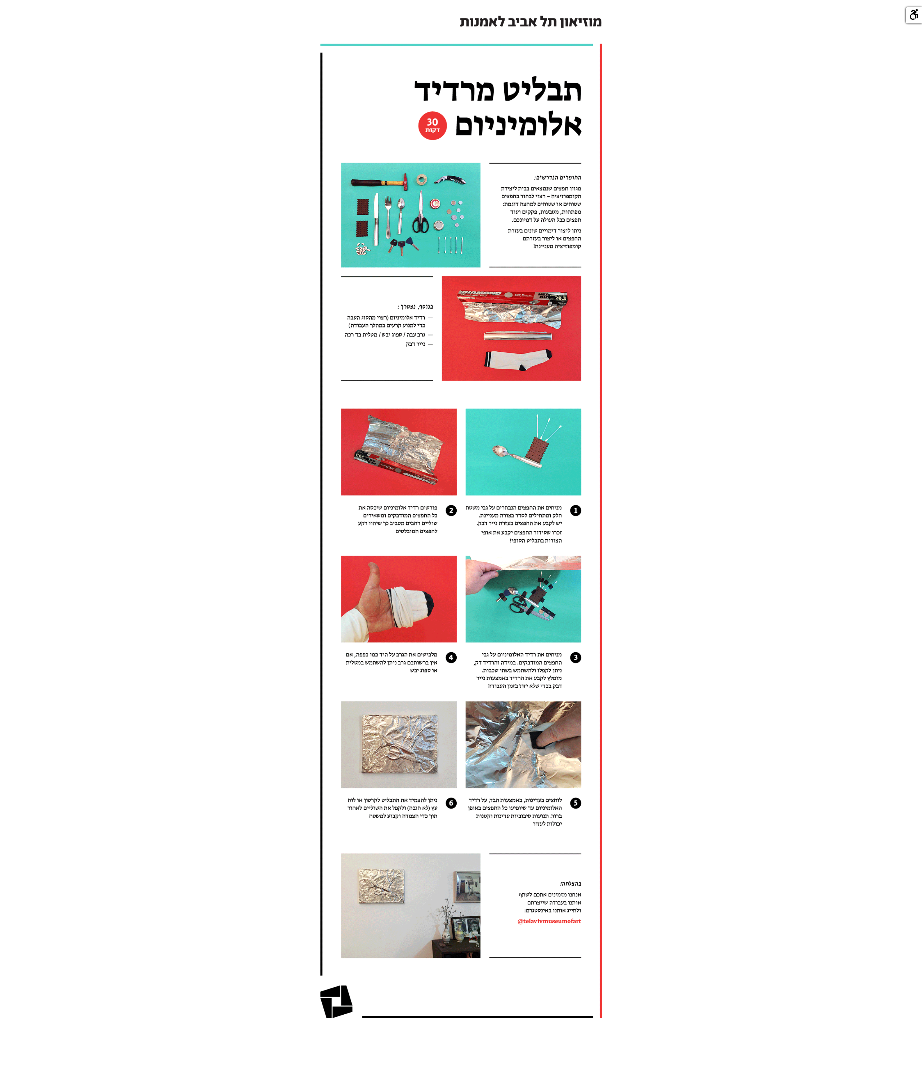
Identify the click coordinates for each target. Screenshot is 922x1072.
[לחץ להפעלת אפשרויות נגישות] (914, 15)
